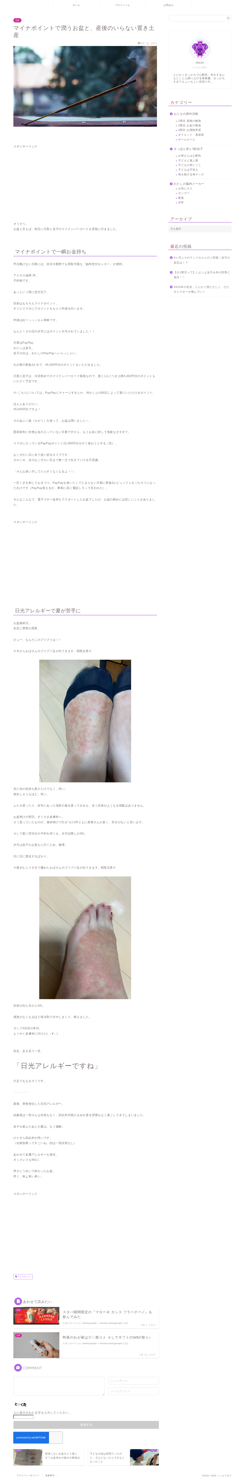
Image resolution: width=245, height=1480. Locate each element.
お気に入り (185, 188)
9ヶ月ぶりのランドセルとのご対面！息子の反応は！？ (202, 260)
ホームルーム (186, 139)
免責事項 (50, 1475)
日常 (17, 20)
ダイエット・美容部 (191, 134)
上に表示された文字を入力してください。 (42, 1412)
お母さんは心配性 (189, 155)
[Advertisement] (85, 182)
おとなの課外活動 (186, 113)
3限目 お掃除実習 (189, 130)
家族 (181, 197)
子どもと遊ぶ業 (188, 160)
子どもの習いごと (189, 165)
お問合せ (169, 5)
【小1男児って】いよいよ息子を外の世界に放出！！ (202, 275)
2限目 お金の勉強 (189, 125)
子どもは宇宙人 (188, 169)
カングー (184, 193)
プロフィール (122, 5)
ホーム (76, 5)
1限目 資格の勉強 (189, 120)
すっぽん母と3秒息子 (188, 148)
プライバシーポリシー (27, 1475)
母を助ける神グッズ (191, 174)
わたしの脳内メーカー (189, 183)
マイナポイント (24, 1277)
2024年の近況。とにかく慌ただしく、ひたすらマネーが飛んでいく (201, 289)
